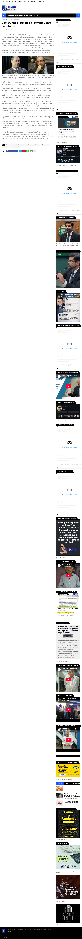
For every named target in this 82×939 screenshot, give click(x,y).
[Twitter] (20, 151)
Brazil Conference (14, 19)
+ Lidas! (60, 783)
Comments (76, 783)
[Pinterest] (24, 151)
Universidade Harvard (15, 147)
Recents (68, 783)
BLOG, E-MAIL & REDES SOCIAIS (64, 758)
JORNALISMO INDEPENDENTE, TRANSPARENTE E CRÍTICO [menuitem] (22, 15)
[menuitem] (4, 15)
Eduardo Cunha (45, 144)
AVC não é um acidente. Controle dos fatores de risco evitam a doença (71, 802)
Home (63, 937)
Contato (13, 1)
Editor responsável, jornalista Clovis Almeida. (31, 1)
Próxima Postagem (48, 155)
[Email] (31, 151)
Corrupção (37, 144)
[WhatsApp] (27, 151)
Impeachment (5, 147)
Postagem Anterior (7, 155)
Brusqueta (67, 787)
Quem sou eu (6, 1)
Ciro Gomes (18, 144)
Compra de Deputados (28, 144)
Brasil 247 (5, 75)
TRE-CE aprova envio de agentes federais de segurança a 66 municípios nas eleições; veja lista (72, 796)
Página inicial (5, 19)
